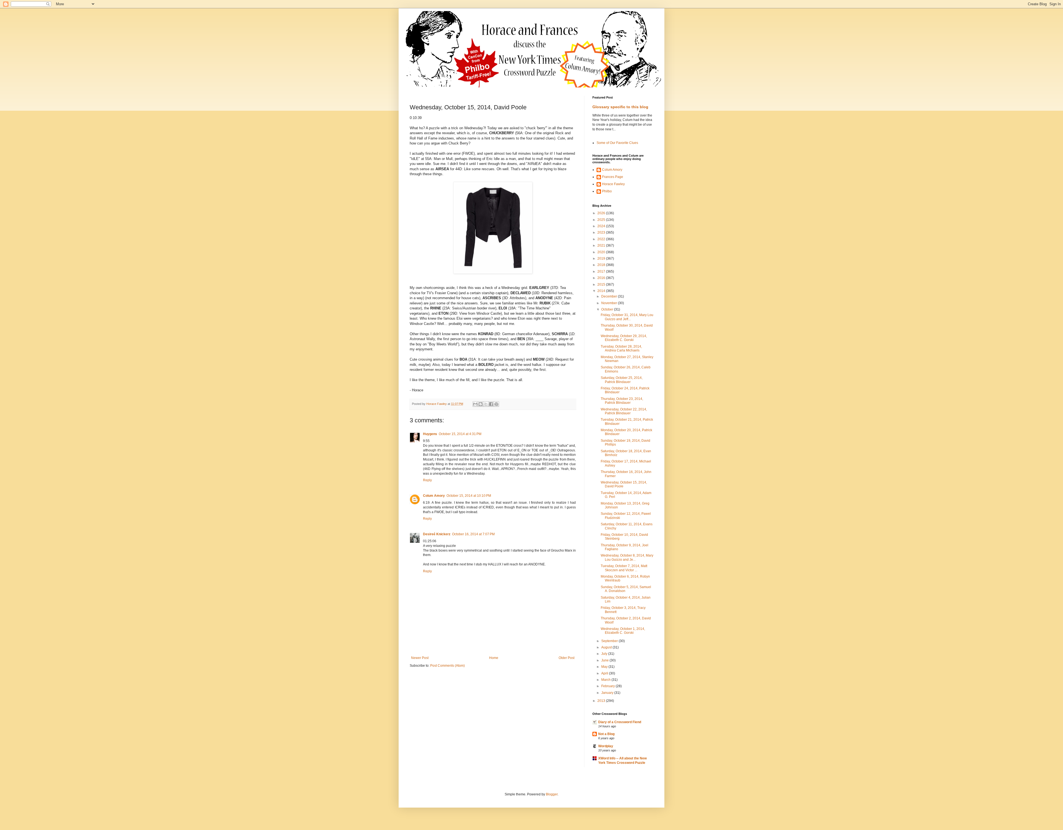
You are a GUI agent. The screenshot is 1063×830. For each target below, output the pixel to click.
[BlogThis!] (480, 404)
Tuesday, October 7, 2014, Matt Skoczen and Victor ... (624, 568)
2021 (601, 245)
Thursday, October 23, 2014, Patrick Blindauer (622, 401)
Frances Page (612, 177)
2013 (601, 701)
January (607, 693)
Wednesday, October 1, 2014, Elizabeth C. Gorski (623, 631)
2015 (601, 284)
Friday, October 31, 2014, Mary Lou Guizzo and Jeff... (627, 317)
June (605, 660)
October (607, 309)
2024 (601, 226)
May (604, 667)
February (608, 686)
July (604, 654)
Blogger (552, 794)
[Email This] (475, 404)
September (610, 641)
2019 (601, 258)
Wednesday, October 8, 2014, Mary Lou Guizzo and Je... (627, 557)
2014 (601, 291)
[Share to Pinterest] (496, 404)
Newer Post (420, 658)
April (605, 673)
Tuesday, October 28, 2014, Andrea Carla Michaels (621, 348)
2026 (601, 213)
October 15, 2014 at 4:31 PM (460, 434)
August (607, 647)
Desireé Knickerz (436, 534)
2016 (601, 278)
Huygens (430, 434)
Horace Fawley (613, 184)
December (609, 296)
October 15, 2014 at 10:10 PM (469, 496)
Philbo (607, 191)
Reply (427, 480)
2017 (601, 271)
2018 (601, 265)
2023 (601, 232)
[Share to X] (486, 404)
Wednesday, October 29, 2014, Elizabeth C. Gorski (624, 338)
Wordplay (605, 746)
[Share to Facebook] (491, 404)
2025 (601, 220)
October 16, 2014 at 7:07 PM (473, 534)
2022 (601, 239)
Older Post (566, 658)
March (606, 680)
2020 (601, 252)
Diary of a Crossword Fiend (619, 722)
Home (493, 658)
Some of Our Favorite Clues (617, 143)
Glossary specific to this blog (620, 107)
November (609, 303)
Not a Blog (606, 734)
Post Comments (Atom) (447, 666)
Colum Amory (434, 496)
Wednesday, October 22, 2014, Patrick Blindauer (624, 411)
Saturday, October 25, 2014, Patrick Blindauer (622, 380)
